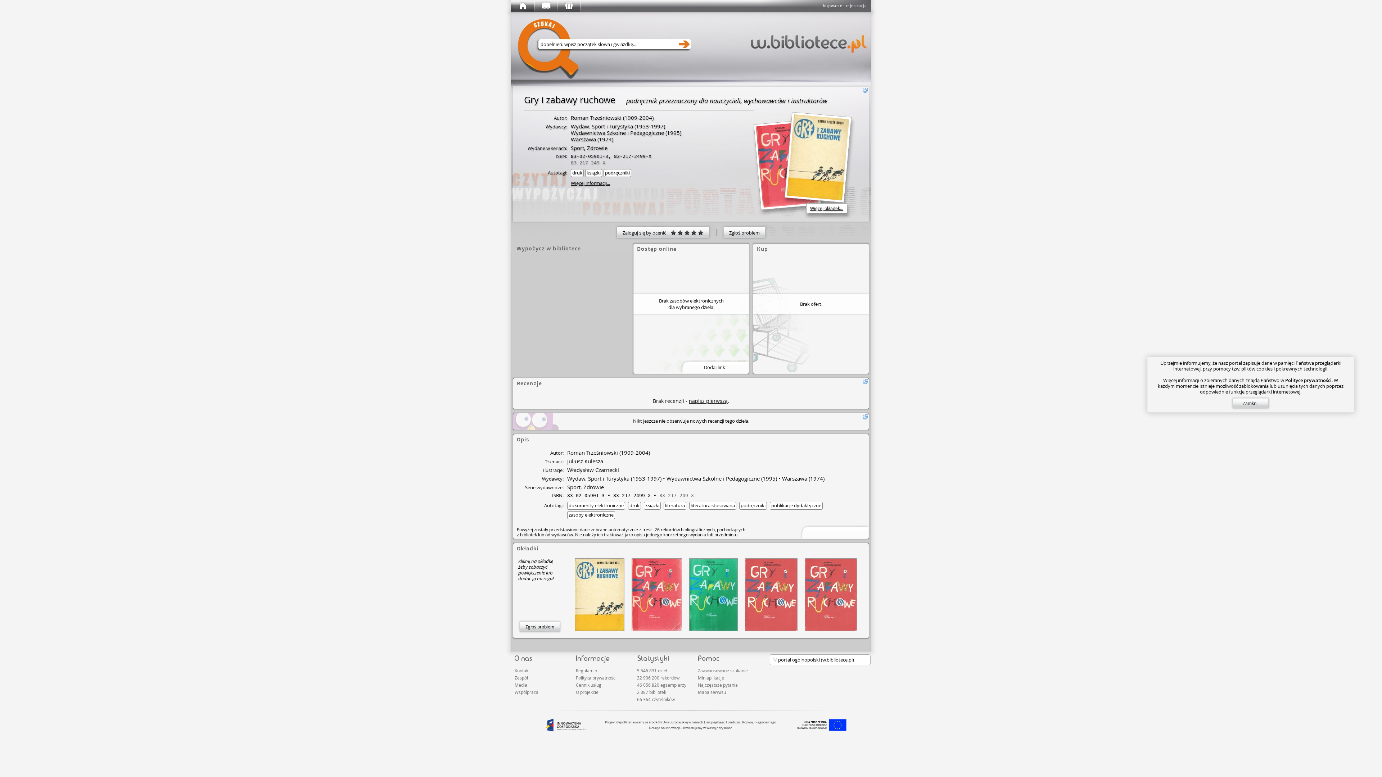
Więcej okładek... (826, 208)
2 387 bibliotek (651, 692)
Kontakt (522, 670)
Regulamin (586, 670)
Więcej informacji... (590, 183)
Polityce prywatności (1308, 380)
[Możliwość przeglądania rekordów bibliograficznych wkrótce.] (834, 532)
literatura (675, 505)
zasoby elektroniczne (591, 515)
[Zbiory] (545, 6)
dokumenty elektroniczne (596, 505)
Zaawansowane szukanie (723, 670)
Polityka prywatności (596, 678)
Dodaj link (714, 367)
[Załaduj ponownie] (865, 90)
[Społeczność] (568, 6)
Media (521, 685)
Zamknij (1251, 403)
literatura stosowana (713, 505)
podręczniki (617, 172)
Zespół (521, 678)
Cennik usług (588, 685)
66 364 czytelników (656, 699)
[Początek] (522, 6)
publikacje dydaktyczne (796, 505)
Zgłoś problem (744, 233)
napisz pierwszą (708, 400)
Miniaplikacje (711, 678)
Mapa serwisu (712, 692)
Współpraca (526, 692)
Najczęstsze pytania (718, 685)
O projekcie (587, 692)
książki (594, 172)
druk (577, 172)
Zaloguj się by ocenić (646, 233)
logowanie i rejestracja (845, 6)
